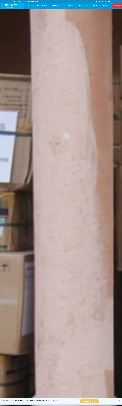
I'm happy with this (89, 401)
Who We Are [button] (42, 6)
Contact (106, 6)
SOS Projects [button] (57, 6)
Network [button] (70, 6)
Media (95, 6)
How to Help (84, 6)
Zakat (30, 6)
